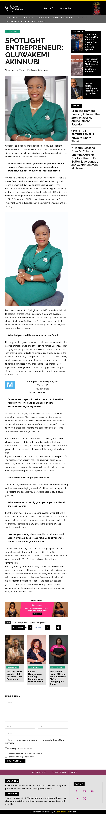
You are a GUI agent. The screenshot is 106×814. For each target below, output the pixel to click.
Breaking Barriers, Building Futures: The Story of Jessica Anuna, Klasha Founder (85, 117)
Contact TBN (59, 772)
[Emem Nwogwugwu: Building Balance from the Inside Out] (36, 649)
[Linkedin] (92, 791)
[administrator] (28, 70)
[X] (84, 799)
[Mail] (77, 799)
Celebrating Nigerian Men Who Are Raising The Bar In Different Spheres (92, 42)
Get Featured (39, 772)
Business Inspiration (20, 623)
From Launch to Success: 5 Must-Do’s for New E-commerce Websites (91, 65)
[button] (49, 8)
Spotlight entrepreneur (38, 623)
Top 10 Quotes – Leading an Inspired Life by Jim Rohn (91, 88)
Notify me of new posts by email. (21, 757)
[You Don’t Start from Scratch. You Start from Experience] (14, 649)
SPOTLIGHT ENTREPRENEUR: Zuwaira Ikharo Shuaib (83, 136)
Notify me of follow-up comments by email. (25, 754)
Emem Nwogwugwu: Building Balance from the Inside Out (35, 676)
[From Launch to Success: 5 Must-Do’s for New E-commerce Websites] (77, 65)
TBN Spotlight (12, 31)
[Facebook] (77, 791)
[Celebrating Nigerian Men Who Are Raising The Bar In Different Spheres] (77, 42)
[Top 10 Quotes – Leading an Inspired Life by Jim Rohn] (77, 88)
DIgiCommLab (62, 812)
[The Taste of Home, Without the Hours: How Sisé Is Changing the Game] (58, 649)
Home (74, 772)
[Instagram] (84, 791)
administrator (40, 70)
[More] (58, 627)
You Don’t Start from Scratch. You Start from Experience (14, 675)
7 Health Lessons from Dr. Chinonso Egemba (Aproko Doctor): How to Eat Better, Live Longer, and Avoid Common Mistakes (84, 158)
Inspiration (12, 667)
